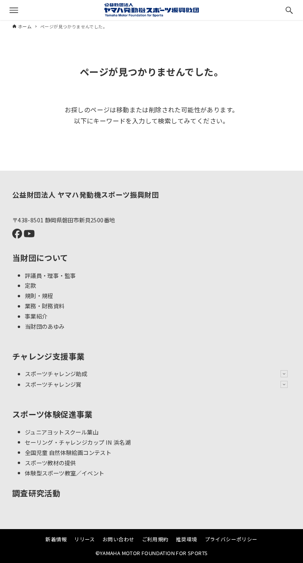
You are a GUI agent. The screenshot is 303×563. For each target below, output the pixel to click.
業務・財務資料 (45, 306)
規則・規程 (39, 295)
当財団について (40, 257)
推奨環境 (186, 539)
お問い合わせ (118, 539)
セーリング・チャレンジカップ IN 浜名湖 (78, 442)
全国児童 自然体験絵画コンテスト (68, 452)
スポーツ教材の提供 (50, 462)
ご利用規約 (155, 539)
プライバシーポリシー (231, 539)
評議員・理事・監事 (50, 275)
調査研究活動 (36, 493)
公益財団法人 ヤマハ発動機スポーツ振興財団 (85, 194)
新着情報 (56, 539)
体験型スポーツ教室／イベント (65, 472)
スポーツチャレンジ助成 (56, 373)
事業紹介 (36, 316)
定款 (30, 285)
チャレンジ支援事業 (48, 356)
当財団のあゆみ (45, 326)
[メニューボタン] (14, 10)
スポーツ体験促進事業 (52, 414)
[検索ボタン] (289, 10)
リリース (84, 539)
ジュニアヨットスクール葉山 (61, 431)
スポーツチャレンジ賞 (53, 384)
